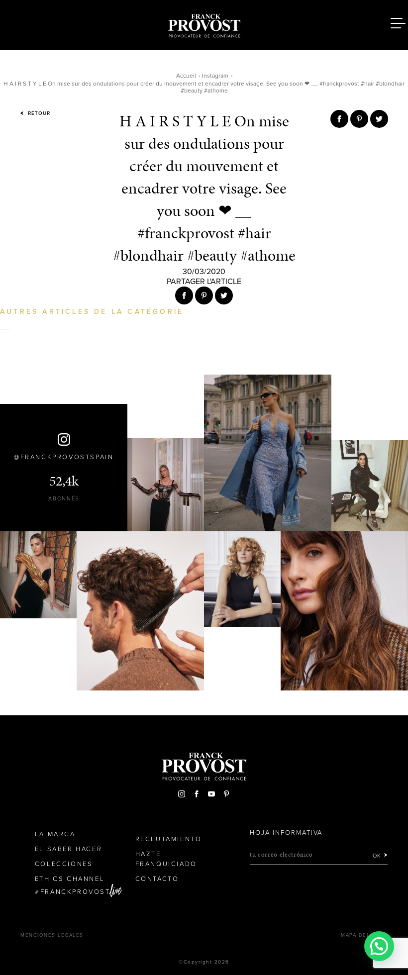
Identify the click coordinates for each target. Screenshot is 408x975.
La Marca (55, 834)
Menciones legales (52, 935)
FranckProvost (75, 892)
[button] (379, 946)
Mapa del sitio (364, 935)
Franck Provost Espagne (204, 24)
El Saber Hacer (68, 849)
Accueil (186, 75)
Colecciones (64, 864)
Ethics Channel (69, 879)
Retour (38, 113)
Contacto (157, 879)
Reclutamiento (168, 839)
